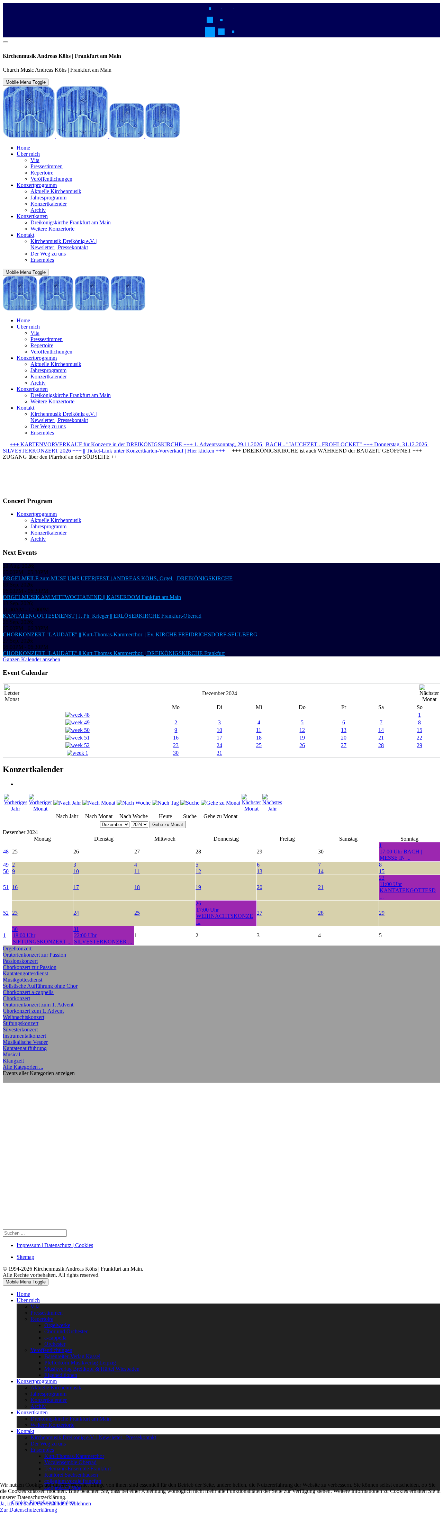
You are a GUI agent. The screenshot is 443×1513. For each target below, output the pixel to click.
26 (302, 745)
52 (6, 913)
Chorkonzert (16, 998)
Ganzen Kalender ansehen (31, 659)
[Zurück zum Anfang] (5, 42)
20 (343, 738)
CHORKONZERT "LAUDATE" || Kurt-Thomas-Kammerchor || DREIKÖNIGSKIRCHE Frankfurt (114, 653)
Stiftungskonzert (20, 1023)
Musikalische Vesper (25, 1042)
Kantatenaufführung (25, 1048)
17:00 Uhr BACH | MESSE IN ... (401, 855)
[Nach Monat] (98, 803)
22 (419, 738)
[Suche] (189, 803)
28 (381, 745)
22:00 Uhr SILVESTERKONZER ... (103, 938)
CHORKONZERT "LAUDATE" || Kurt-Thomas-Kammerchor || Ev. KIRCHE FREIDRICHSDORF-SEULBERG (130, 634)
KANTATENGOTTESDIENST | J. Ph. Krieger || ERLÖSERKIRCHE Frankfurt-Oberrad (102, 616)
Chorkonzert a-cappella (28, 992)
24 (219, 745)
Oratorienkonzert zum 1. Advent (38, 1005)
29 (419, 745)
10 (219, 730)
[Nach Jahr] (67, 803)
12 (302, 730)
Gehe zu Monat (167, 824)
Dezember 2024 (219, 693)
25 (259, 745)
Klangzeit (13, 1061)
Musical (11, 1054)
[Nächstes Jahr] (272, 809)
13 (343, 730)
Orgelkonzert (17, 948)
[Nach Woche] (134, 803)
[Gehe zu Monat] (220, 803)
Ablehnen (80, 1503)
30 (176, 753)
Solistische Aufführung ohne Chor (40, 986)
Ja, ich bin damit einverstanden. (34, 1503)
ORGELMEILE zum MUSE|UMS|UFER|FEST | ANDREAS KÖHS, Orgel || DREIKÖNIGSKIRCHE (118, 578)
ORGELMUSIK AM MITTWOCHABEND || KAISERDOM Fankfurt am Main (92, 597)
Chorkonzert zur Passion (29, 967)
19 (302, 738)
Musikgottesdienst (22, 980)
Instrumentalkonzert (24, 1036)
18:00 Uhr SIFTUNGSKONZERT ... (42, 938)
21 (381, 738)
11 (258, 730)
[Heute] (165, 803)
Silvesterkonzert (20, 1029)
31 (219, 753)
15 (419, 730)
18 (259, 738)
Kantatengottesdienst (25, 973)
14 (381, 730)
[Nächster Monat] (251, 809)
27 (343, 745)
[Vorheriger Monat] (40, 809)
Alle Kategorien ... (23, 1067)
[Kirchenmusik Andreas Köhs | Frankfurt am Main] (91, 136)
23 (176, 745)
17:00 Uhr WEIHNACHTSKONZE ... (224, 916)
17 (219, 738)
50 (6, 871)
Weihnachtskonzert (23, 1017)
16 (176, 738)
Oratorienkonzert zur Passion (34, 955)
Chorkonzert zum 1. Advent (33, 1011)
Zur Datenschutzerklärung (28, 1510)
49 (6, 865)
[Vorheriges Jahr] (15, 809)
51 (6, 887)
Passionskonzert (20, 961)
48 (6, 851)
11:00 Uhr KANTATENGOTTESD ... (408, 890)
